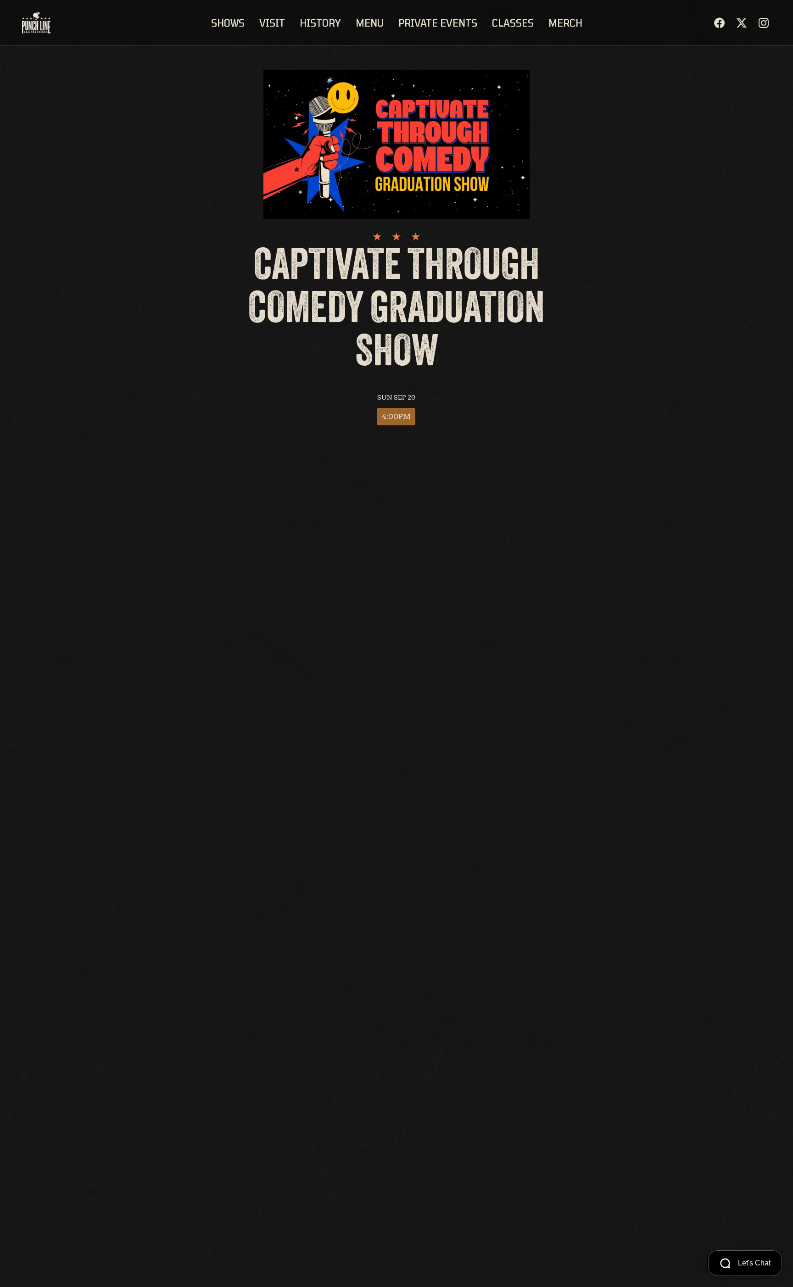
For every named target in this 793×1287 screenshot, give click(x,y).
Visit (272, 23)
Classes (513, 23)
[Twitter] (741, 22)
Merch (565, 23)
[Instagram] (763, 22)
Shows (228, 23)
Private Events (437, 23)
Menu (370, 23)
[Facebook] (719, 22)
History (320, 23)
